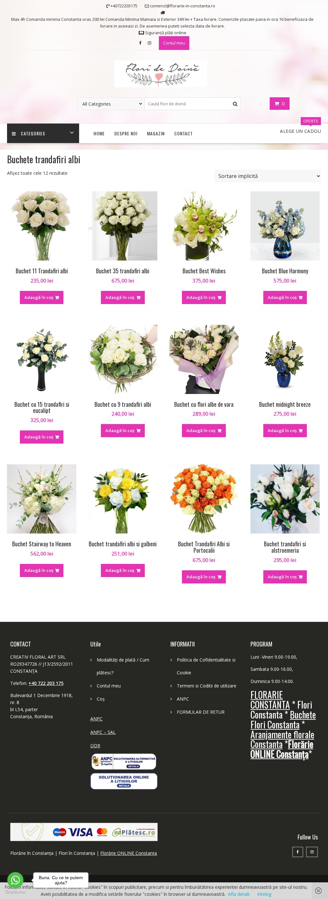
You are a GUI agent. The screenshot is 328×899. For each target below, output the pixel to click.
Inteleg (264, 894)
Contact (183, 133)
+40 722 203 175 (46, 683)
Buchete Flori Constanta (283, 719)
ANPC (96, 719)
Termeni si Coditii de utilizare (206, 686)
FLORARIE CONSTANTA (270, 699)
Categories (33, 133)
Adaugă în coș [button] (38, 297)
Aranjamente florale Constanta (282, 739)
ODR (95, 745)
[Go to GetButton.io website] (15, 892)
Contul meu (174, 43)
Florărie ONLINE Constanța (128, 853)
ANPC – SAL (103, 732)
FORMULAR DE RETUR (201, 712)
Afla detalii (239, 894)
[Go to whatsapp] (15, 880)
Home (99, 133)
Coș (101, 699)
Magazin (156, 133)
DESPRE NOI (125, 133)
